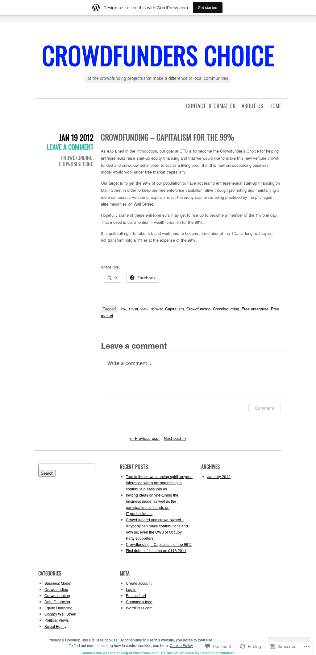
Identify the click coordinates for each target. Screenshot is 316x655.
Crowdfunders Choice (158, 55)
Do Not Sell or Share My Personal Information (198, 652)
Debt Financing (57, 601)
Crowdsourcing (76, 164)
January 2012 (219, 476)
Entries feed (136, 595)
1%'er (133, 309)
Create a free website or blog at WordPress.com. (120, 652)
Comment (264, 408)
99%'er (157, 309)
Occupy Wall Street (60, 613)
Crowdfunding (77, 158)
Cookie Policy (181, 645)
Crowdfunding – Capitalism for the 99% (159, 544)
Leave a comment (70, 147)
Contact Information (210, 106)
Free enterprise (255, 309)
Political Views (56, 620)
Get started (208, 7)
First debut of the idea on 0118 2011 (156, 550)
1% (123, 309)
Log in (131, 589)
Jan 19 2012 (76, 137)
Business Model (57, 583)
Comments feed (139, 601)
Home (275, 106)
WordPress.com (139, 607)
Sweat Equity (55, 626)
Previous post (145, 438)
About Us (252, 106)
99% (144, 309)
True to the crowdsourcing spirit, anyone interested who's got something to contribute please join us (159, 482)
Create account (139, 583)
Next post (175, 438)
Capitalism (174, 309)
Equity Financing (58, 607)
